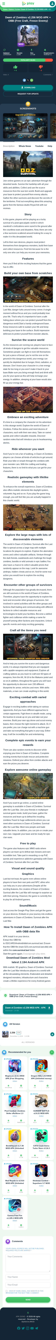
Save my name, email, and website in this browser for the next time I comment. (24, 1292)
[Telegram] (24, 80)
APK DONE (20, 1316)
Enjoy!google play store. (34, 954)
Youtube (39, 146)
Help (50, 146)
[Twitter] (24, 1328)
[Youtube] (32, 1328)
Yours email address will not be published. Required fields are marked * (25, 1249)
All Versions (28, 1042)
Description (9, 146)
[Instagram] (28, 1328)
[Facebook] (19, 1328)
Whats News (25, 146)
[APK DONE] (28, 3)
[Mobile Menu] (3, 3)
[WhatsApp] (31, 80)
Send (28, 1300)
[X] (28, 80)
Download (29, 87)
